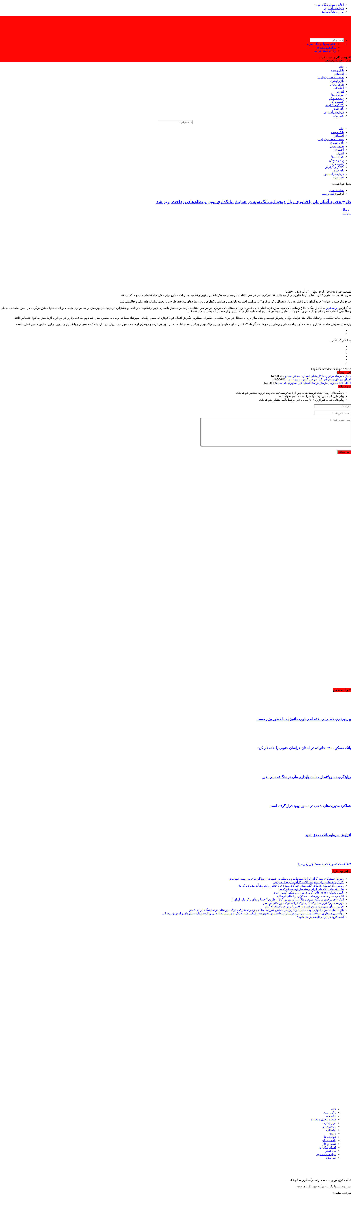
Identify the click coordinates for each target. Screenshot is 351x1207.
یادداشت (338, 108)
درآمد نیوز (332, 307)
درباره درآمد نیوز (334, 8)
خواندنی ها (337, 94)
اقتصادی (338, 73)
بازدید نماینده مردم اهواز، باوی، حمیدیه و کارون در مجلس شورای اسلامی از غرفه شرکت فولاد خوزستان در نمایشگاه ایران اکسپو (266, 909)
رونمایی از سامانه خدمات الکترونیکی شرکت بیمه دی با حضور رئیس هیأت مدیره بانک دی (291, 885)
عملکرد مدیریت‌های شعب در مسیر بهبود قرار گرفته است (310, 806)
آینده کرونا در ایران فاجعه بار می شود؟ (320, 916)
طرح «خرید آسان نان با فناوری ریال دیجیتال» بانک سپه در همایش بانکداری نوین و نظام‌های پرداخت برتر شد (253, 201)
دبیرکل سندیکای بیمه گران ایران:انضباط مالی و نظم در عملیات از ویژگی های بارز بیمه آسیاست (286, 878)
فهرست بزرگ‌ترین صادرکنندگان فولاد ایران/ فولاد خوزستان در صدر (303, 903)
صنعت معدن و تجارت (331, 77)
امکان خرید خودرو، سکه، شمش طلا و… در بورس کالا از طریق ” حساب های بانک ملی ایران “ (288, 899)
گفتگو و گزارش (334, 105)
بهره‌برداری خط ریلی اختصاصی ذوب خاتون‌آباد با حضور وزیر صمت (303, 719)
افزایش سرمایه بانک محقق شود (328, 835)
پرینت (347, 213)
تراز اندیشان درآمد (333, 11)
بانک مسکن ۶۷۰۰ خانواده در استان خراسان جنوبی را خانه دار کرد (304, 748)
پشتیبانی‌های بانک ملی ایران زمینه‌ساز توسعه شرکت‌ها (311, 889)
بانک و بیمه (337, 70)
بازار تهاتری (337, 80)
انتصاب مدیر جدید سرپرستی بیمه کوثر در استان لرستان (310, 896)
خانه (341, 66)
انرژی (340, 91)
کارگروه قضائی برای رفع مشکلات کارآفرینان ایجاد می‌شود (308, 882)
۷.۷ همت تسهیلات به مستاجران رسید (324, 864)
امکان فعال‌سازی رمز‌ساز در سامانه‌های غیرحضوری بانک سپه (314, 382)
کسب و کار (337, 101)
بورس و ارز (337, 84)
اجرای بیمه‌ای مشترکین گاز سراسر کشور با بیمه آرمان (318, 379)
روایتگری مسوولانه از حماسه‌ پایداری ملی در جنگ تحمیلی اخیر (307, 777)
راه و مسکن (336, 98)
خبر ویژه (338, 115)
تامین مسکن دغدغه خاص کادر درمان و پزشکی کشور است (308, 892)
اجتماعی (338, 87)
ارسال (346, 209)
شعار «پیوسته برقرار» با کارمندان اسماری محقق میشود (317, 376)
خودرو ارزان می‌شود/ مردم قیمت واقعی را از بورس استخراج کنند (304, 906)
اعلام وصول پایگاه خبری (329, 4)
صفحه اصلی (336, 190)
